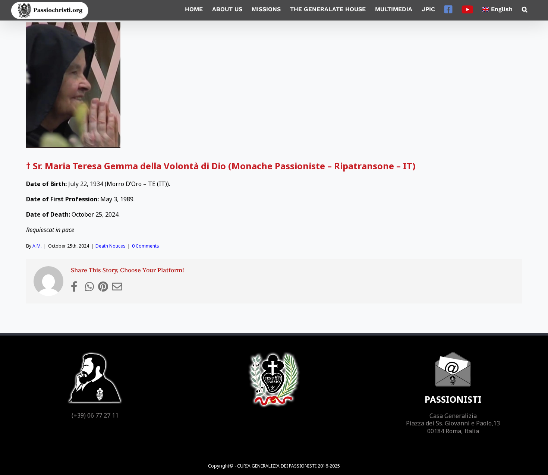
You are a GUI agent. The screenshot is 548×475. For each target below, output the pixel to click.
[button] (524, 9)
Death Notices (110, 246)
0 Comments (145, 246)
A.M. (37, 246)
